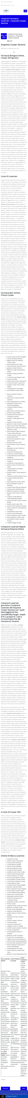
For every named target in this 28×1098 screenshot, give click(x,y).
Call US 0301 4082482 (7, 1)
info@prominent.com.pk (8, 5)
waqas (10, 41)
